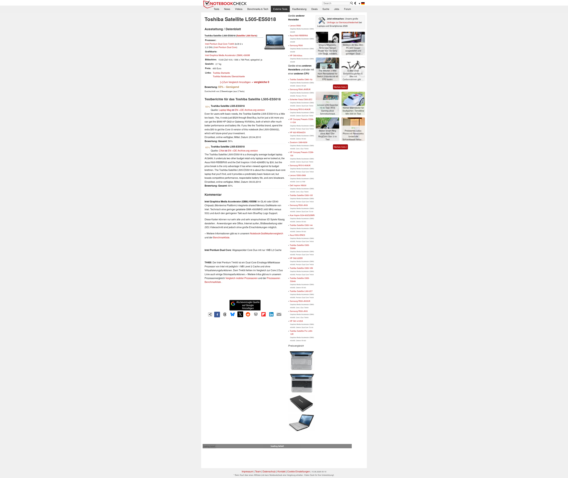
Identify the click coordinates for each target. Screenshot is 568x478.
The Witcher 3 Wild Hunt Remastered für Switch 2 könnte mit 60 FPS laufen (327, 75)
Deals (314, 9)
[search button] (351, 3)
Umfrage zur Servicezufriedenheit (342, 22)
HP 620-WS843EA (298, 132)
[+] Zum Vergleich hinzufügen (235, 82)
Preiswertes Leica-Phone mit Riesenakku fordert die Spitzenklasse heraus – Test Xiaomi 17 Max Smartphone (353, 135)
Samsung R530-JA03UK (300, 301)
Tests (216, 9)
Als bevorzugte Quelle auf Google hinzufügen (248, 305)
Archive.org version (255, 110)
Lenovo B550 (295, 25)
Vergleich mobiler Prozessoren (241, 278)
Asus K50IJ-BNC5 (297, 235)
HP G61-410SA (296, 321)
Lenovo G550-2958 (298, 175)
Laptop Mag (225, 110)
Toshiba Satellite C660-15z (301, 79)
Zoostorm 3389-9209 (298, 142)
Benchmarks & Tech (257, 9)
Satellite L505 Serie (246, 35)
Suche (325, 9)
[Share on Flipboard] (263, 314)
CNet (221, 150)
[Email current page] (279, 314)
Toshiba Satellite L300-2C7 (301, 291)
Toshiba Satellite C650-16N (301, 268)
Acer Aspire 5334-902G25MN (302, 215)
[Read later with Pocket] (256, 314)
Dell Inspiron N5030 (298, 185)
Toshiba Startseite (221, 72)
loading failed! (209, 446)
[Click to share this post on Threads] (225, 314)
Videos (238, 9)
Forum (347, 9)
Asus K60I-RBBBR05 (299, 35)
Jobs (336, 9)
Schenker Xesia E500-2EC (301, 99)
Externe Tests (280, 9)
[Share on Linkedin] (271, 314)
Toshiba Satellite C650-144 (301, 225)
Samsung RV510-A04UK (300, 109)
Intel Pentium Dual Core (225, 47)
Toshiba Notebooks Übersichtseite (229, 76)
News (227, 9)
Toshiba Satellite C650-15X (301, 195)
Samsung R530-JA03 (299, 311)
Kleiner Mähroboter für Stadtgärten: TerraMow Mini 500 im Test (353, 110)
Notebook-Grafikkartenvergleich (266, 233)
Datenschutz (269, 471)
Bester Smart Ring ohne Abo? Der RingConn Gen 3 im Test (327, 135)
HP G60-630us (296, 55)
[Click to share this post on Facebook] (217, 314)
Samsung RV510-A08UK (300, 165)
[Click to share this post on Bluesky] (232, 314)
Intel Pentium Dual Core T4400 (219, 43)
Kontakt (281, 471)
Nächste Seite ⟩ (340, 87)
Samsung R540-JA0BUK (300, 89)
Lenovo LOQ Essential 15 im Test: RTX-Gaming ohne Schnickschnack (327, 109)
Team (258, 471)
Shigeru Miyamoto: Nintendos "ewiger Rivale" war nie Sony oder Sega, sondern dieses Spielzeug (327, 49)
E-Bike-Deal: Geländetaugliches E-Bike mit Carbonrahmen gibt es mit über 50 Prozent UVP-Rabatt (353, 75)
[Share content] (210, 314)
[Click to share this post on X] (240, 314)
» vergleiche (260, 82)
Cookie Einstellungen (298, 471)
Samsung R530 (296, 45)
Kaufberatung (299, 9)
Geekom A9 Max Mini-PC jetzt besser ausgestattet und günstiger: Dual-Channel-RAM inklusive (353, 49)
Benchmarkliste (221, 237)
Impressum (247, 471)
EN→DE (239, 110)
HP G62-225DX (296, 258)
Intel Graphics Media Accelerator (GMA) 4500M (227, 55)
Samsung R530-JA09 (299, 205)
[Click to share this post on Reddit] (248, 314)
